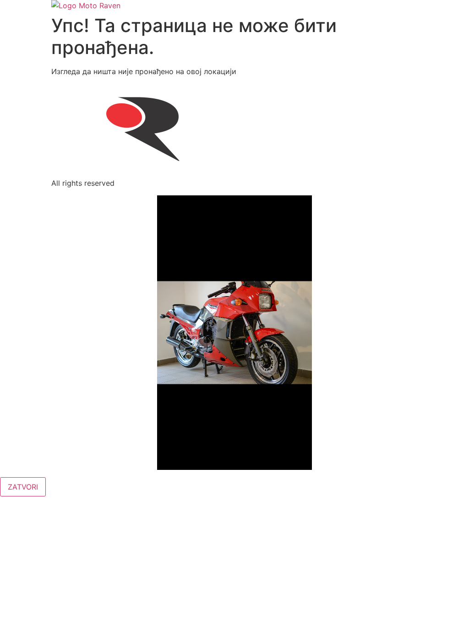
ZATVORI (23, 486)
